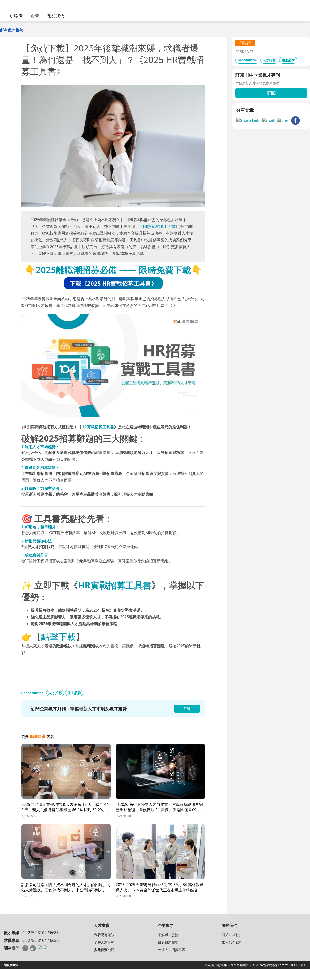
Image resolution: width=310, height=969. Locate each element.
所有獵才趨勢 (11, 30)
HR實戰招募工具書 (159, 226)
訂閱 (271, 93)
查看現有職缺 (104, 934)
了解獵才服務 (168, 934)
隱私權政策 (11, 965)
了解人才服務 (104, 942)
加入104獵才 (231, 942)
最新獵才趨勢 (168, 942)
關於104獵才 (231, 934)
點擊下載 (58, 637)
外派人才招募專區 (171, 949)
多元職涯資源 (104, 949)
